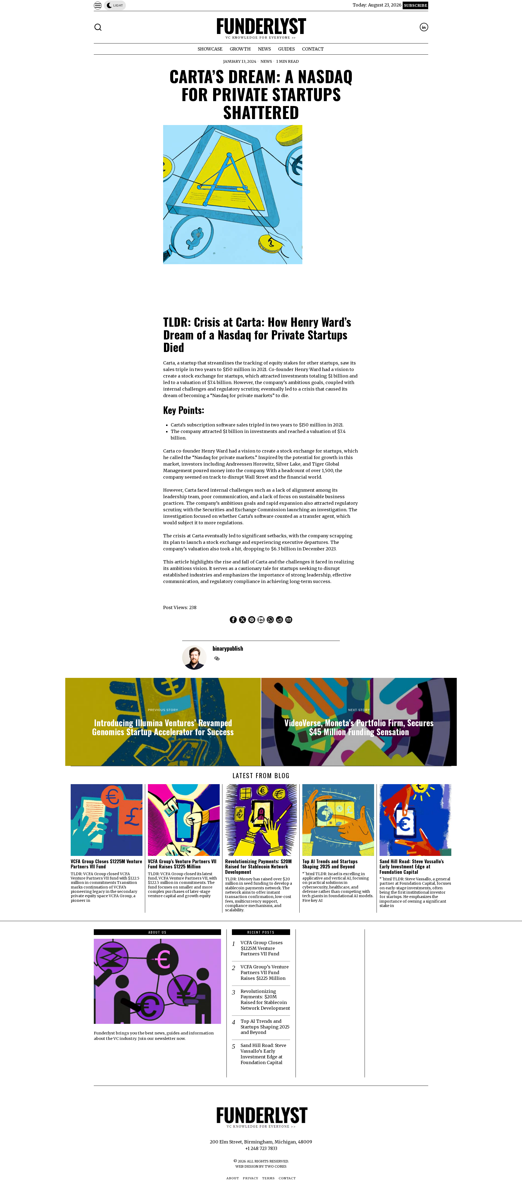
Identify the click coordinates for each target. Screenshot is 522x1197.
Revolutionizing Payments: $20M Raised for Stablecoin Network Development (258, 866)
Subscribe (415, 5)
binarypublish (228, 648)
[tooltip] (424, 27)
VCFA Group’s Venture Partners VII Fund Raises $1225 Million (182, 864)
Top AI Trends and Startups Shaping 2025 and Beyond (330, 864)
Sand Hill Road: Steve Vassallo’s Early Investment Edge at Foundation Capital (412, 866)
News (266, 61)
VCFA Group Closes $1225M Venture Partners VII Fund (106, 864)
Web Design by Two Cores (261, 1166)
